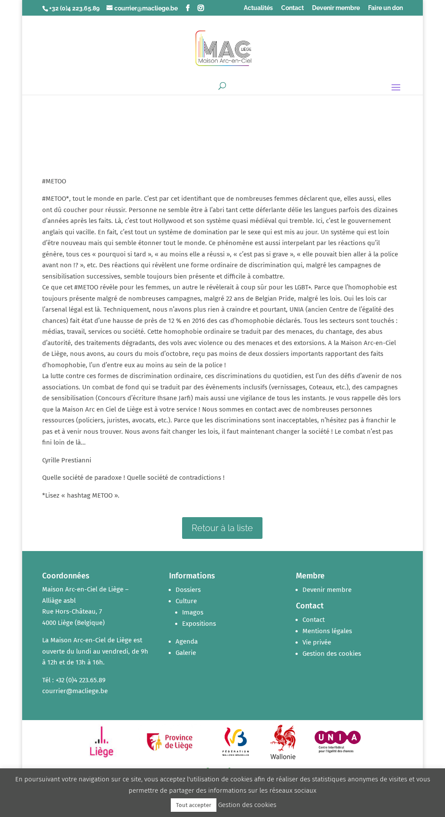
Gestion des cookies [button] (331, 654)
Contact (292, 8)
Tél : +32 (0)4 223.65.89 (74, 680)
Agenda (187, 641)
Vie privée (316, 642)
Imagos (192, 612)
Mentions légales (327, 631)
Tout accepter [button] (193, 805)
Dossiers (188, 590)
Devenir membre (336, 8)
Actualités (258, 8)
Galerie (186, 653)
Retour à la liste (222, 528)
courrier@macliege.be (75, 691)
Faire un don (385, 8)
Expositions (199, 624)
